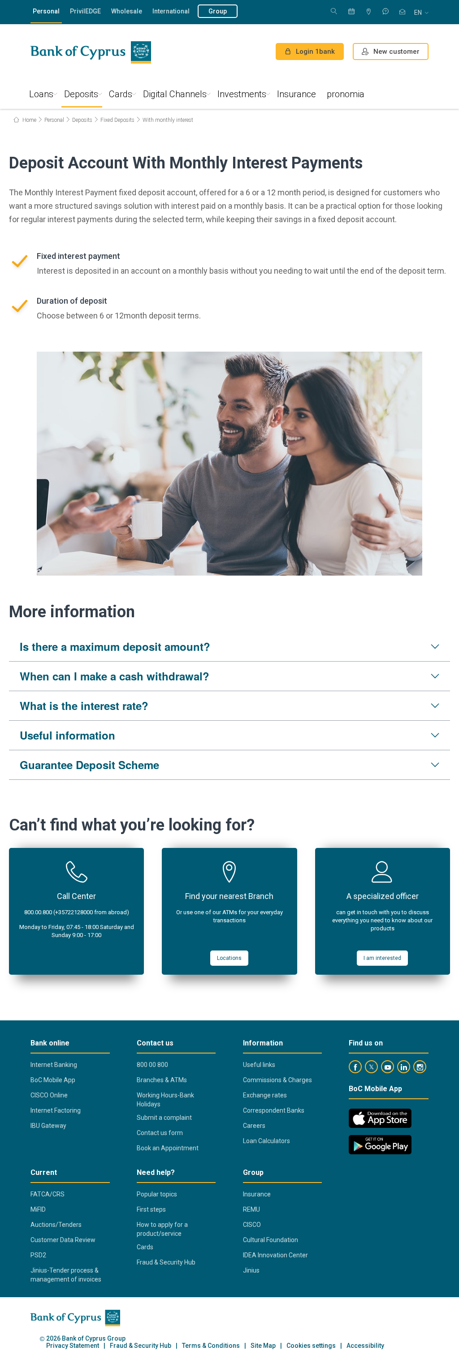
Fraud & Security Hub (166, 1262)
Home (28, 120)
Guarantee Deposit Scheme (89, 764)
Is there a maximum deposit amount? (115, 646)
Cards (120, 94)
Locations (229, 958)
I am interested (382, 958)
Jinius (251, 1270)
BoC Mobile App (52, 1080)
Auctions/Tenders (56, 1224)
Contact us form (160, 1132)
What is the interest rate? (84, 705)
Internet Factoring (55, 1110)
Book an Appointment (168, 1148)
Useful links (259, 1064)
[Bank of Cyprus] (90, 52)
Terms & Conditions (211, 1345)
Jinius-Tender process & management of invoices (65, 1275)
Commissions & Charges (277, 1080)
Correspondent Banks (273, 1110)
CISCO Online (49, 1095)
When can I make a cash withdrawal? (114, 676)
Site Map (263, 1345)
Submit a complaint (164, 1117)
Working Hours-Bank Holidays (165, 1100)
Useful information (67, 735)
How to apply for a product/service (162, 1229)
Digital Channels (175, 94)
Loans (41, 94)
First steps (151, 1209)
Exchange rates (265, 1095)
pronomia (345, 94)
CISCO (252, 1224)
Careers (254, 1125)
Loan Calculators (266, 1140)
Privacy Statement (72, 1345)
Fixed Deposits (117, 120)
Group (217, 11)
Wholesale (126, 11)
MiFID (38, 1209)
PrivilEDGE (85, 11)
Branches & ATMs (162, 1080)
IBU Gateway (48, 1125)
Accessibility (365, 1345)
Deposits (81, 94)
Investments (241, 94)
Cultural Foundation (270, 1239)
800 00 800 (152, 1064)
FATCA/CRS (47, 1194)
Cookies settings (311, 1345)
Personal (46, 11)
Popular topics (157, 1194)
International (171, 11)
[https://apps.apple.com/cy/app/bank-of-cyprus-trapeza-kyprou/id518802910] (380, 1118)
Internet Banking (53, 1064)
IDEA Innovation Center (275, 1255)
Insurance (296, 94)
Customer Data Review (62, 1239)
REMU (251, 1209)
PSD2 (38, 1255)
